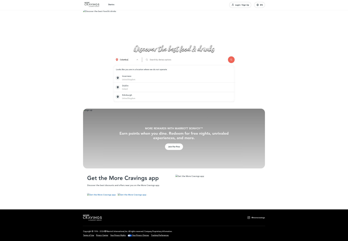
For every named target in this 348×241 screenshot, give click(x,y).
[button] (259, 5)
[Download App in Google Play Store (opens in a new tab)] (132, 195)
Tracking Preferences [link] (160, 235)
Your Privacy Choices (140, 235)
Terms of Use (88, 235)
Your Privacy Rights (118, 235)
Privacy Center (102, 235)
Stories (111, 4)
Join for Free (174, 147)
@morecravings (258, 217)
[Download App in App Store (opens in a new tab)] (101, 195)
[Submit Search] (231, 59)
